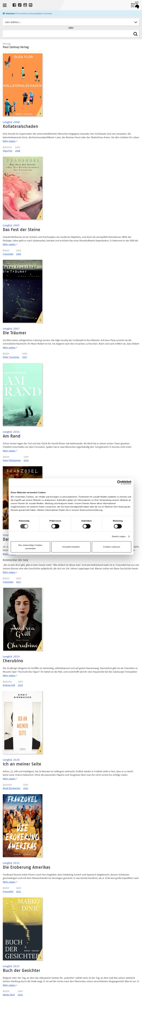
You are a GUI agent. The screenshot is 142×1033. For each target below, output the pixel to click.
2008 (17, 150)
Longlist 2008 (11, 122)
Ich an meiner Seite (22, 764)
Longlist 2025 (11, 966)
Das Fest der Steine (21, 230)
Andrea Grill (9, 685)
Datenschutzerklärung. (91, 510)
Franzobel (8, 254)
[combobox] (71, 22)
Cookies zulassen (111, 547)
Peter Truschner (11, 357)
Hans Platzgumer (12, 460)
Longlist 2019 (11, 656)
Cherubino (13, 661)
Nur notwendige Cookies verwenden (30, 547)
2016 (26, 460)
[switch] (55, 526)
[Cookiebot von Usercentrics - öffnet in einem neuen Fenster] (119, 482)
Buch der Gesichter (21, 970)
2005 (18, 254)
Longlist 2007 (11, 328)
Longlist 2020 (11, 760)
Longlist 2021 (11, 863)
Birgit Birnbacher (11, 788)
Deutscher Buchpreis (134, 5)
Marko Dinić (9, 994)
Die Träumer (14, 333)
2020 (25, 788)
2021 (18, 891)
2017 (18, 581)
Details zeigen (119, 536)
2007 (24, 357)
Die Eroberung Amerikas (26, 867)
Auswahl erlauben (71, 547)
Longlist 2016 (11, 432)
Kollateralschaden (20, 126)
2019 (20, 685)
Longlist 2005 (11, 225)
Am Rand (11, 436)
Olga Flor (7, 150)
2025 (20, 994)
